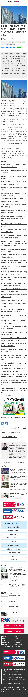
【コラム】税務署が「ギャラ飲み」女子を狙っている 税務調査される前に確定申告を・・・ (18, 485)
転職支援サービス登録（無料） (14, 626)
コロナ (25, 479)
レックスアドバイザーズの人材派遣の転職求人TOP (13, 683)
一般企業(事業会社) (14, 534)
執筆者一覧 (4, 638)
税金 (6, 42)
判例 (24, 472)
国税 (15, 489)
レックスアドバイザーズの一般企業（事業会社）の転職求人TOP (14, 680)
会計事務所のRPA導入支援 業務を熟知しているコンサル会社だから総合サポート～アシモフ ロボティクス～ (14, 357)
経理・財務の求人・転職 (14, 612)
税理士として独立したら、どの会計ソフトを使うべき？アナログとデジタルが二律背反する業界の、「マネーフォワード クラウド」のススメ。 (17, 586)
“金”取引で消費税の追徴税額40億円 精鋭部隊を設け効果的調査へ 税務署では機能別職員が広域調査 (14, 382)
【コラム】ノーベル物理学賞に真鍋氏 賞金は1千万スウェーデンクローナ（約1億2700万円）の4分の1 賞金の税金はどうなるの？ (14, 243)
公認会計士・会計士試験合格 (14, 549)
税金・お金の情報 (18, 644)
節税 (20, 472)
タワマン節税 (18, 42)
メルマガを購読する (9, 437)
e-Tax (21, 479)
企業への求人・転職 (13, 606)
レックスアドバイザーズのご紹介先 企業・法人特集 (13, 681)
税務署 (11, 489)
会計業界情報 (18, 642)
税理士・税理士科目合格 (14, 552)
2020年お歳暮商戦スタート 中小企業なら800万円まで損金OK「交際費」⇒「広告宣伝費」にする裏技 (14, 390)
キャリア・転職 (18, 640)
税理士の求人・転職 (13, 601)
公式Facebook (20, 646)
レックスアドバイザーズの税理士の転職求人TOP (12, 676)
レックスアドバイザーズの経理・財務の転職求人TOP (13, 677)
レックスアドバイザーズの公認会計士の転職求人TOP (13, 674)
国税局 (19, 489)
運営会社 (4, 636)
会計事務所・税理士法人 (14, 530)
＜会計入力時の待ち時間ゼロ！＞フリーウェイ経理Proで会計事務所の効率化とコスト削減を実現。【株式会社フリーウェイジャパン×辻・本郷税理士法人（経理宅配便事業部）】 (18, 576)
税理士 (2, 42)
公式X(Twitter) (10, 646)
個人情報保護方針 (5, 642)
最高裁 (23, 42)
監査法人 (14, 541)
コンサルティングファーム (14, 537)
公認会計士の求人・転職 (14, 595)
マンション (3, 44)
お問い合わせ (4, 644)
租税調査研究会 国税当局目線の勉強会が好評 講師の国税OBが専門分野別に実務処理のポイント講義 (14, 218)
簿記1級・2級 (14, 559)
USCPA (14, 556)
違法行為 (23, 489)
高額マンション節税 (11, 44)
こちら (24, 428)
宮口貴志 (12, 443)
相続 (13, 42)
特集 (16, 636)
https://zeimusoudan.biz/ (15, 457)
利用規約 (4, 640)
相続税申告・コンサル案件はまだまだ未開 (12, 300)
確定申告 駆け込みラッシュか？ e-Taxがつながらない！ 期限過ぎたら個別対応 (18, 495)
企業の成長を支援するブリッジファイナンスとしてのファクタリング (17, 579)
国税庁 (9, 42)
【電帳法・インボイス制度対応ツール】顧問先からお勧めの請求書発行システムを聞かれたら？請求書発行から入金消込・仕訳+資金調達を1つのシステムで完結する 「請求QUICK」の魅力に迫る (18, 571)
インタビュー (18, 638)
